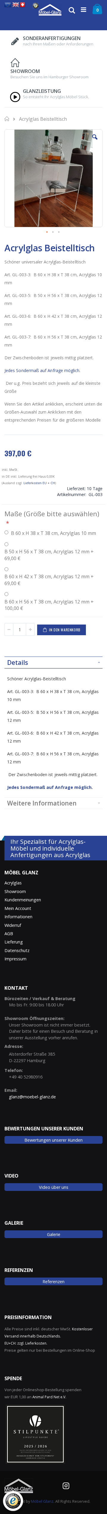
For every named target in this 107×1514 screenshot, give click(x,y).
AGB (8, 933)
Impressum (15, 959)
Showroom (15, 891)
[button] (94, 141)
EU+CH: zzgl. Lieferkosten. (25, 1343)
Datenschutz (16, 950)
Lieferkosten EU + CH (39, 483)
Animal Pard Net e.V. (49, 1396)
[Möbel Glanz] (50, 10)
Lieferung (13, 942)
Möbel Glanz (42, 1501)
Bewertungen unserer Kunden (53, 1140)
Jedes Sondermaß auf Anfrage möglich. (42, 370)
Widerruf (12, 925)
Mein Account (17, 908)
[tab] (53, 662)
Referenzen (53, 1281)
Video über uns (53, 1187)
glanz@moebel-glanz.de (32, 1097)
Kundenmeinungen (22, 900)
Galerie (53, 1234)
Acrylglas (13, 883)
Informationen (18, 916)
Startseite (7, 118)
